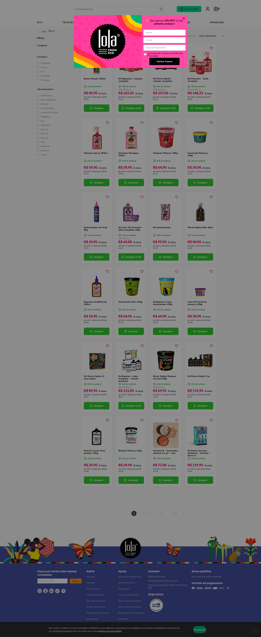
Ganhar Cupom (164, 61)
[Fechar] (184, 18)
